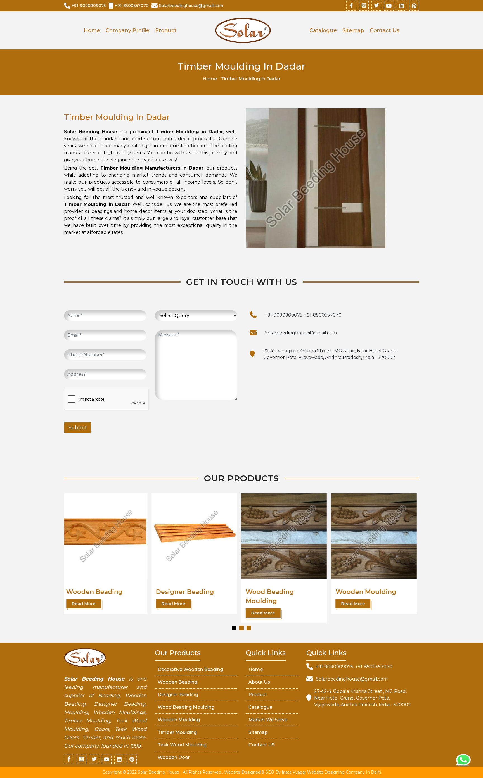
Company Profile (128, 30)
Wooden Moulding (278, 592)
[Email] (253, 333)
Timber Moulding (366, 592)
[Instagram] (364, 6)
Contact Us (384, 30)
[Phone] (253, 315)
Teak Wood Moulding (182, 745)
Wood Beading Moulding (186, 707)
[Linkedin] (401, 6)
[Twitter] (376, 6)
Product (166, 30)
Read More (86, 603)
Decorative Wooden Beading (190, 669)
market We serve (267, 719)
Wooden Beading (177, 682)
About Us (259, 682)
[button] (234, 628)
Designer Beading (98, 592)
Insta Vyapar (294, 772)
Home (92, 30)
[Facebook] (351, 6)
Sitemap (353, 30)
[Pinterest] (414, 6)
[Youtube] (389, 6)
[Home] (243, 30)
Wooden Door (174, 757)
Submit (77, 428)
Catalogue (323, 30)
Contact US (261, 745)
